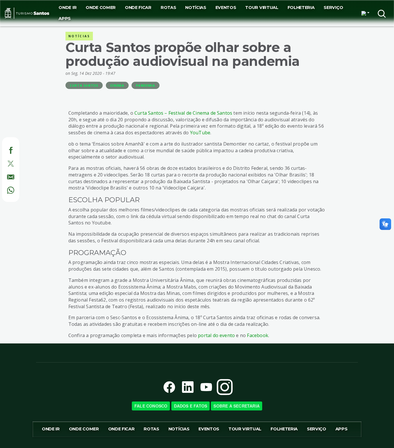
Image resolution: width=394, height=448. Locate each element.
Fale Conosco (150, 406)
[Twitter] (4, 163)
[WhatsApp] (4, 189)
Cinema (117, 85)
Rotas (168, 7)
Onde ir (67, 7)
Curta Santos (84, 85)
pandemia (145, 85)
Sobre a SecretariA (236, 406)
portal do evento (216, 335)
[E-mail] (4, 176)
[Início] (27, 13)
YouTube (200, 132)
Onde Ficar (138, 7)
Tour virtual (261, 7)
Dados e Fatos (190, 406)
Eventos (225, 7)
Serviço (333, 7)
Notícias (195, 7)
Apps (65, 18)
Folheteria (301, 7)
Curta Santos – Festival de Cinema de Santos (183, 113)
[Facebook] (4, 149)
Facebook (257, 335)
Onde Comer (101, 7)
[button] (365, 13)
